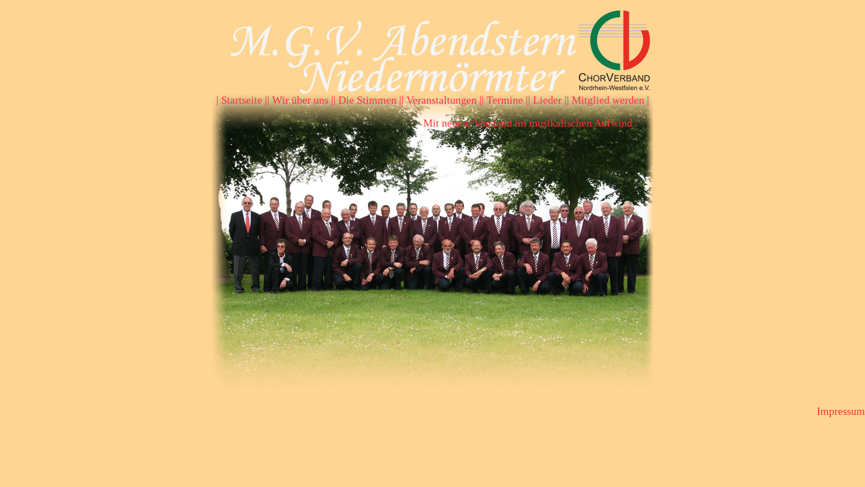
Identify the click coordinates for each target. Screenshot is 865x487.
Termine (505, 100)
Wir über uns (300, 100)
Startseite (241, 100)
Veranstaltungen (441, 100)
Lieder (547, 100)
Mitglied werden (608, 100)
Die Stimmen (367, 100)
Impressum (841, 411)
